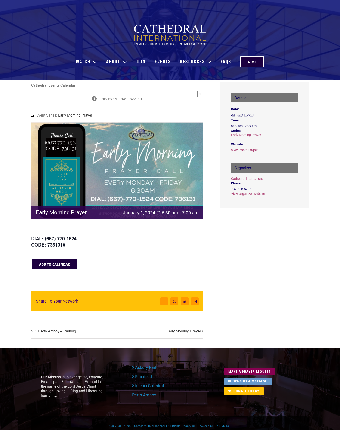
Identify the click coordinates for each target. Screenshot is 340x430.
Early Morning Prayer (183, 331)
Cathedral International (247, 178)
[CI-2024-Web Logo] (170, 25)
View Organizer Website (248, 194)
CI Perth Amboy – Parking (55, 331)
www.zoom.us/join (244, 150)
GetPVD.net (223, 425)
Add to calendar (54, 264)
